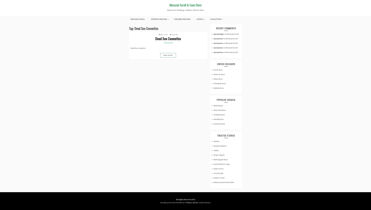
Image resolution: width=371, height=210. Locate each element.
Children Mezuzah (182, 19)
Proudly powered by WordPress (172, 203)
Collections (215, 19)
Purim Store (218, 70)
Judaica (200, 19)
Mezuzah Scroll (137, 19)
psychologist (219, 34)
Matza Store (218, 79)
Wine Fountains (220, 110)
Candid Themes (204, 203)
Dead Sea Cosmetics (168, 38)
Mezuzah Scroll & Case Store (186, 5)
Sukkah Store (219, 88)
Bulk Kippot (218, 106)
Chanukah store (220, 84)
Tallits (216, 150)
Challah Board (219, 115)
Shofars (217, 141)
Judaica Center (219, 178)
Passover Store (219, 74)
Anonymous (218, 39)
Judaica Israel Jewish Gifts (224, 182)
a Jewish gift (218, 173)
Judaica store (219, 169)
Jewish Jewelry (219, 124)
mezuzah (174, 34)
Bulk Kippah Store (221, 160)
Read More (168, 55)
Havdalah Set (219, 119)
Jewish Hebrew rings (222, 164)
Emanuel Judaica (220, 146)
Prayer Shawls (219, 155)
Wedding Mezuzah (159, 19)
